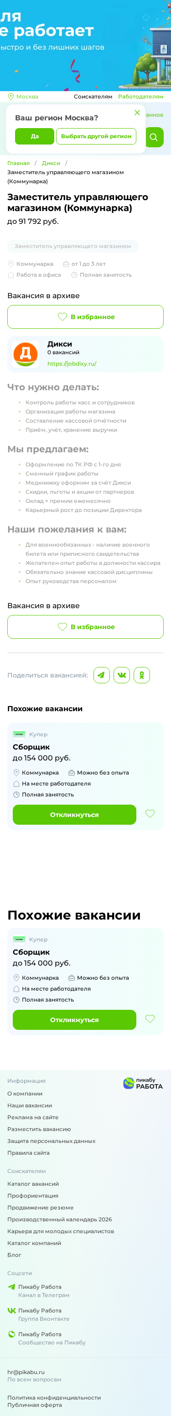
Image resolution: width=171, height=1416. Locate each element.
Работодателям (141, 96)
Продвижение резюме (40, 1207)
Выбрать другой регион (96, 136)
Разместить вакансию (39, 1129)
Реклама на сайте (33, 1117)
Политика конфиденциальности (54, 1397)
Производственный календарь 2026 (59, 1219)
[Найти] (154, 137)
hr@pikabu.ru (26, 1372)
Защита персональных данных (51, 1140)
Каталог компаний (34, 1243)
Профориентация (32, 1195)
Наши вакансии (29, 1105)
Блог (14, 1254)
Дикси (51, 163)
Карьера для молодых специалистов (60, 1231)
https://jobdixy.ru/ (71, 363)
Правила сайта (28, 1152)
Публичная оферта (34, 1404)
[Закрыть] (137, 112)
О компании (24, 1093)
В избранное (93, 317)
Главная (18, 163)
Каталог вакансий (33, 1183)
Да (35, 136)
